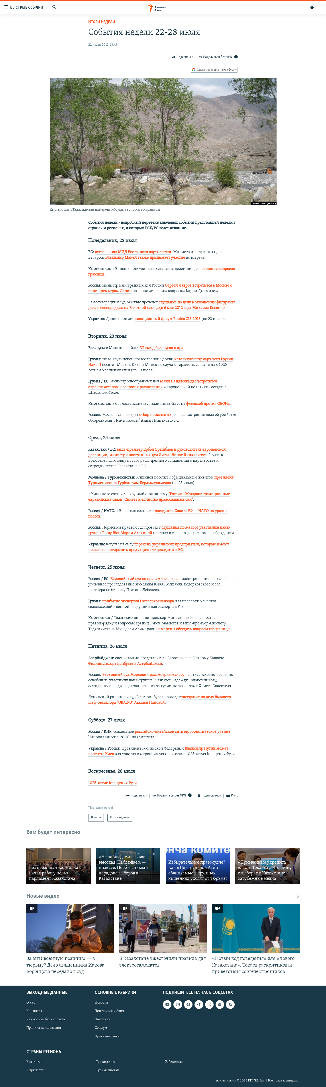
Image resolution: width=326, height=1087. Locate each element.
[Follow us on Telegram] (198, 1004)
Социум (101, 1028)
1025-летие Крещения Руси (112, 783)
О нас (30, 1002)
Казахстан (34, 1062)
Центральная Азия (109, 1011)
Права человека (107, 1036)
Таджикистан (107, 1062)
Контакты (34, 1011)
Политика (102, 1019)
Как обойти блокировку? (45, 1019)
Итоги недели (101, 22)
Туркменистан (107, 1070)
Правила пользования (43, 1028)
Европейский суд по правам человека (144, 579)
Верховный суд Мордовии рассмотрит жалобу (143, 675)
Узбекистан (174, 1062)
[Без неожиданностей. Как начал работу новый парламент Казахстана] (58, 866)
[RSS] (230, 1004)
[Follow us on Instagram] (177, 1004)
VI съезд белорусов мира (161, 348)
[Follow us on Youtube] (167, 1004)
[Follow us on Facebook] (188, 1004)
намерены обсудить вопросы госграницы (192, 629)
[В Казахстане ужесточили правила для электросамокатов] (163, 928)
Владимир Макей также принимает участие (144, 258)
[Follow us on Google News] (220, 1004)
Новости (101, 1002)
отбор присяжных (155, 415)
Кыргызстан (36, 1070)
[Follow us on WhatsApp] (209, 1004)
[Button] (182, 57)
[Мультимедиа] (312, 7)
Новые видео (43, 896)
